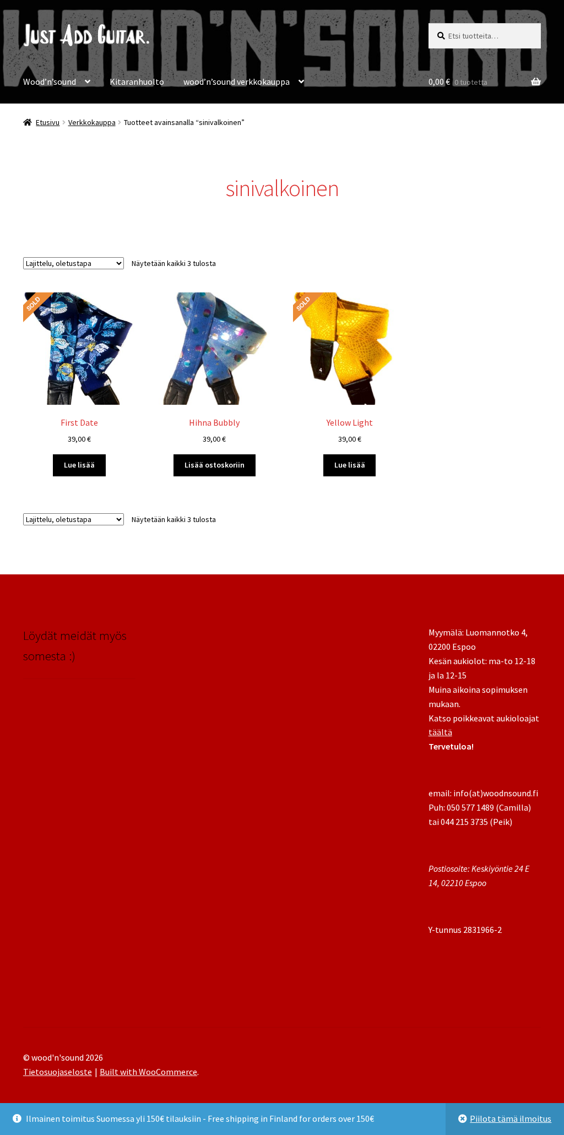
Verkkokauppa (92, 122)
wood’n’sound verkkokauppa (236, 81)
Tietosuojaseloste (57, 1071)
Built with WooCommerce (148, 1071)
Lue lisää (79, 465)
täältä (440, 731)
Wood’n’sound (49, 81)
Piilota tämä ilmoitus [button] (510, 1118)
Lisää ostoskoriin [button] (215, 465)
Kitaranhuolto (137, 81)
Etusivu (47, 122)
